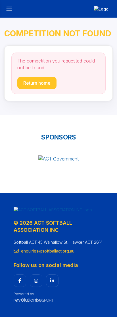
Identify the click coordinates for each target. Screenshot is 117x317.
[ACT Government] (58, 158)
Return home (37, 83)
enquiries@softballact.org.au (47, 251)
